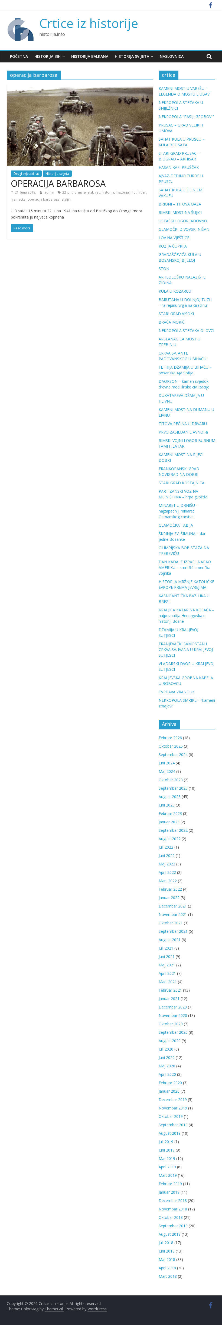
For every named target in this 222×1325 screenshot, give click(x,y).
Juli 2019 (166, 1141)
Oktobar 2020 (171, 1023)
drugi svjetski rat (87, 192)
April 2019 (167, 1166)
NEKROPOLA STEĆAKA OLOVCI (186, 330)
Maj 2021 (167, 964)
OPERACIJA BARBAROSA (58, 183)
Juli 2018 (166, 1242)
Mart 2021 (168, 981)
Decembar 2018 (173, 1200)
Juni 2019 (167, 1150)
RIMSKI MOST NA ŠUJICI (180, 212)
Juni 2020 (167, 1057)
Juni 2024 (167, 763)
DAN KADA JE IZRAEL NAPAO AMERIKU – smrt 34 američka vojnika (185, 567)
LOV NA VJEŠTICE (174, 237)
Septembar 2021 (173, 931)
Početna (19, 56)
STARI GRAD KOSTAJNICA (181, 482)
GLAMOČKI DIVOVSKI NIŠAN (184, 229)
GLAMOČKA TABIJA (176, 525)
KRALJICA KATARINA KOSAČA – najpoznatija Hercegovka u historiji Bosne (186, 615)
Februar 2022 (170, 889)
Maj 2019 (167, 1158)
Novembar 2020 (173, 1015)
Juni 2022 (167, 855)
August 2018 (170, 1234)
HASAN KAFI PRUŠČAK (179, 167)
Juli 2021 (166, 948)
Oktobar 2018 (171, 1217)
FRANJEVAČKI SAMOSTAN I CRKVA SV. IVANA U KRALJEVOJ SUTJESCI (186, 649)
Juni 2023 (167, 805)
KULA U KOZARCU (175, 291)
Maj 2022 (167, 864)
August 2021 (170, 939)
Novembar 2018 (173, 1209)
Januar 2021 (169, 998)
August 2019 (170, 1133)
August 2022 (170, 838)
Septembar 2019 (173, 1124)
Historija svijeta (132, 56)
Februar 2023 (170, 813)
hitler (142, 192)
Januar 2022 (169, 897)
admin (49, 192)
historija (108, 192)
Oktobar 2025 (171, 746)
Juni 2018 (167, 1251)
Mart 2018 (168, 1276)
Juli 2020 (166, 1049)
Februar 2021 (170, 990)
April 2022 (167, 872)
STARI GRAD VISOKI (176, 313)
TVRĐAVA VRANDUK (177, 691)
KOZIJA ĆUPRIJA (173, 246)
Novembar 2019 (173, 1108)
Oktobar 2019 (171, 1116)
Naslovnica (172, 56)
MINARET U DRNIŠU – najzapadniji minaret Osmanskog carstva (178, 511)
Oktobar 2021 (171, 922)
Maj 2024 (167, 771)
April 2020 (167, 1074)
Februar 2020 (170, 1082)
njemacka (18, 199)
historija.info (126, 192)
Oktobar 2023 (171, 779)
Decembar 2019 (173, 1099)
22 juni (67, 192)
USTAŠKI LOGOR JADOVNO (183, 220)
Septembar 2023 (173, 788)
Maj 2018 (167, 1259)
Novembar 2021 (173, 914)
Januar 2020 (169, 1091)
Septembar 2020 (173, 1032)
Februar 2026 (170, 737)
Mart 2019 (168, 1175)
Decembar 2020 (173, 1007)
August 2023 (170, 796)
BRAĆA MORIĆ (172, 322)
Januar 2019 (169, 1192)
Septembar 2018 (173, 1225)
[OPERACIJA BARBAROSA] (80, 87)
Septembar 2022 (173, 830)
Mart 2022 (168, 880)
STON (164, 268)
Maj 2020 (167, 1065)
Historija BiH (47, 56)
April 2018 (167, 1267)
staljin (66, 199)
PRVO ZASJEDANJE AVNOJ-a (183, 432)
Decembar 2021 (173, 906)
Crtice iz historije (88, 23)
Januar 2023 (169, 821)
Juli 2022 (166, 847)
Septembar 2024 (173, 754)
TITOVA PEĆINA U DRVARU (183, 423)
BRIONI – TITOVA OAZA (180, 204)
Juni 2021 (167, 956)
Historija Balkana (89, 56)
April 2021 (167, 973)
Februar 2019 (170, 1183)
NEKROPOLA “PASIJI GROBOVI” (186, 116)
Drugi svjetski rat (26, 173)
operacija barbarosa (44, 199)
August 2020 (170, 1040)
